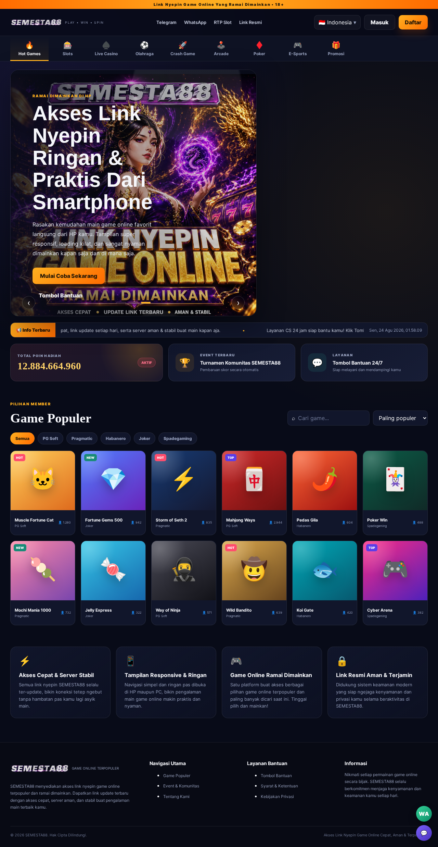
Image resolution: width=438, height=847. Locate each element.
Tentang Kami (176, 796)
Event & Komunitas (181, 785)
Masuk (380, 22)
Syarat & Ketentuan (279, 785)
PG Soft (50, 438)
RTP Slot (223, 22)
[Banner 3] (146, 303)
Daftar (413, 22)
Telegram (166, 22)
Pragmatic (82, 438)
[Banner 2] (133, 303)
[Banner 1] (121, 303)
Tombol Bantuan (67, 295)
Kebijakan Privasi (277, 796)
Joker (144, 438)
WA (424, 813)
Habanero (116, 438)
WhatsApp (195, 22)
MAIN (43, 505)
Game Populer (176, 775)
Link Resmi (250, 22)
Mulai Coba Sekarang (75, 275)
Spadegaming (178, 438)
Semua (22, 438)
